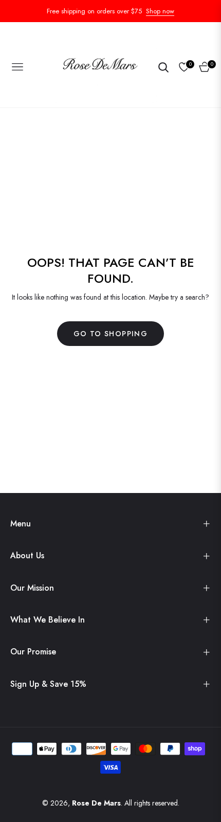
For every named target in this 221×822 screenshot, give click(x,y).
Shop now (160, 11)
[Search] (163, 67)
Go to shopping (110, 333)
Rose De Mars (96, 803)
